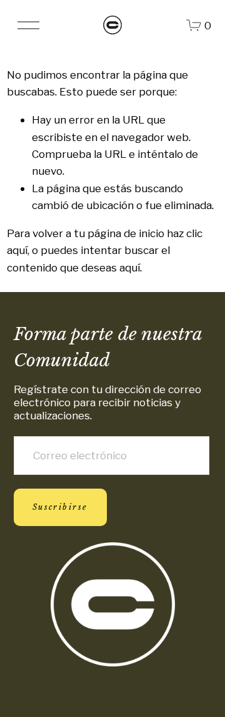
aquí (129, 267)
